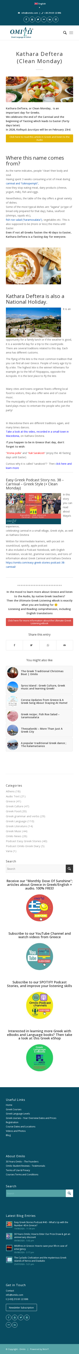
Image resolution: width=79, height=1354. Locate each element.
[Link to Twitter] (38, 19)
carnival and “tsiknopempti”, (22, 183)
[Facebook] (8, 1317)
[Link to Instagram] (55, 19)
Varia (9, 851)
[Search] (63, 32)
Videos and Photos (16, 1131)
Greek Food (13, 811)
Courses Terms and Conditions (22, 1174)
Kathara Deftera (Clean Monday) (39, 57)
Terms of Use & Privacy (18, 1170)
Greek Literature (16, 826)
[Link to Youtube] (32, 19)
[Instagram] (27, 1317)
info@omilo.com (29, 12)
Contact (10, 1290)
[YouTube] (14, 1317)
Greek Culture (14, 806)
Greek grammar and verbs (22, 816)
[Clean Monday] (39, 89)
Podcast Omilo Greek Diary (23, 846)
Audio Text (13, 796)
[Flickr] (8, 1325)
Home (9, 1105)
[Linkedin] (14, 1325)
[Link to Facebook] (26, 19)
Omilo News (13, 836)
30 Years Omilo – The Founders (22, 1161)
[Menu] (71, 32)
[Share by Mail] (64, 645)
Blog (8, 1135)
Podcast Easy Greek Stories (23, 841)
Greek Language (16, 821)
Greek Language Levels (18, 1113)
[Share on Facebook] (14, 645)
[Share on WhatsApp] (48, 645)
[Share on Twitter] (31, 645)
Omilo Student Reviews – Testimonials (25, 1165)
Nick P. (46, 1349)
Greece (10, 801)
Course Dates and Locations (20, 1126)
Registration (12, 1122)
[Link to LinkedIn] (50, 19)
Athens (10, 791)
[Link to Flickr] (44, 19)
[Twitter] (21, 1317)
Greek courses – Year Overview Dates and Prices (31, 1118)
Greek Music (13, 831)
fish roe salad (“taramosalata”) (24, 219)
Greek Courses (13, 1109)
